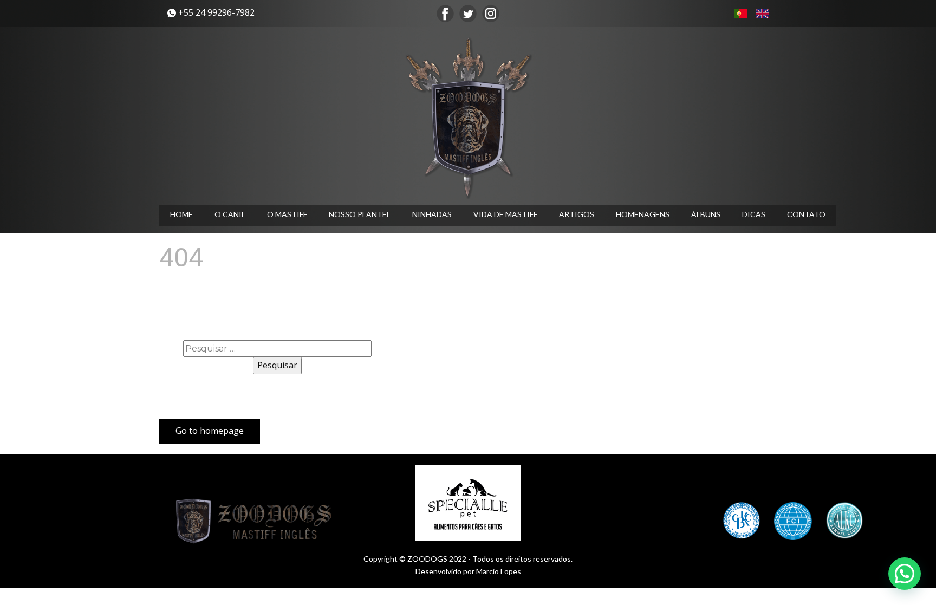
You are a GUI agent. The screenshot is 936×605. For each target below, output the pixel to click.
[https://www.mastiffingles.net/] (468, 117)
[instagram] (490, 13)
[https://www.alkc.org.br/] (844, 520)
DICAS (753, 214)
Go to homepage (210, 431)
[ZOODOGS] (256, 521)
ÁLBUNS (705, 214)
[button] (904, 573)
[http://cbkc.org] (741, 520)
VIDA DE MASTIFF (505, 214)
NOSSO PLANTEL (360, 214)
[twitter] (468, 13)
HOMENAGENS (643, 214)
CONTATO (806, 214)
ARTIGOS (576, 214)
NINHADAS (432, 214)
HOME (181, 214)
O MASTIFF (287, 214)
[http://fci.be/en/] (793, 521)
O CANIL (229, 214)
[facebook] (445, 13)
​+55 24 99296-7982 (215, 12)
